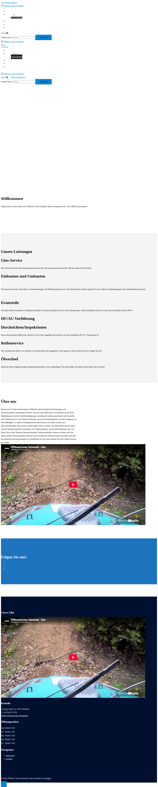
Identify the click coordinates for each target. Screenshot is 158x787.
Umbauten (10, 24)
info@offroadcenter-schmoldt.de (15, 716)
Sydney (48, 778)
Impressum (10, 756)
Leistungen (10, 21)
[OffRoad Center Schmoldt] (12, 6)
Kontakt (9, 28)
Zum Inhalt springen (9, 2)
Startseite (9, 11)
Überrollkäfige (16, 18)
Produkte (9, 14)
